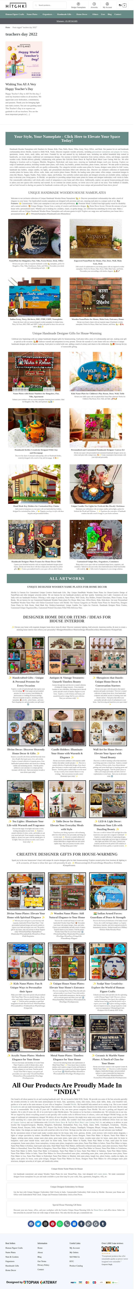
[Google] (96, 1224)
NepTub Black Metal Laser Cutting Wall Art (85, 1122)
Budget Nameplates (78, 7)
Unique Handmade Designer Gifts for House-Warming (67, 333)
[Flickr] (74, 1224)
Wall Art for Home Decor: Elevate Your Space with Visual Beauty (108, 753)
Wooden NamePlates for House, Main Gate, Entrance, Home (98, 319)
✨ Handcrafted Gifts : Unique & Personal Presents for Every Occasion (26, 681)
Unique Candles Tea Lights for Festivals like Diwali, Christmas (98, 506)
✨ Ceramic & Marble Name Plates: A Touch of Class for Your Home (108, 1059)
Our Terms (42, 1261)
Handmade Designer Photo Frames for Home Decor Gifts (36, 562)
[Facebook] (31, 1224)
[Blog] (88, 1224)
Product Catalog (76, 1266)
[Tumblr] (81, 1224)
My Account (107, 7)
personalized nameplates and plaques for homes (110, 152)
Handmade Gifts (12, 1266)
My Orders (74, 1252)
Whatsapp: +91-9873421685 (67, 21)
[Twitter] (38, 1224)
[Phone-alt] (67, 1224)
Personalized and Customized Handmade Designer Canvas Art (98, 450)
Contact (41, 1269)
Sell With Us (75, 1257)
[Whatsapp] (60, 1224)
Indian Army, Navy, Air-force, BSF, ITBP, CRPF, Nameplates (36, 319)
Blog (39, 1257)
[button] (123, 5)
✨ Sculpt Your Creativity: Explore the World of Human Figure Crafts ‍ (107, 987)
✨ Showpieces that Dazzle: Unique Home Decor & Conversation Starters (108, 681)
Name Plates (10, 1252)
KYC (72, 1261)
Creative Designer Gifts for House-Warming (67, 854)
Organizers (9, 1261)
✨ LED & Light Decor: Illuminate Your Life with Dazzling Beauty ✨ (108, 825)
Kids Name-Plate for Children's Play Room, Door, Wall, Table (97, 394)
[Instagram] (45, 1224)
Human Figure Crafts (14, 1248)
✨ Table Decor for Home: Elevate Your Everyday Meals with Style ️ (67, 825)
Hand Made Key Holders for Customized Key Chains (36, 506)
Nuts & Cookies (12, 1257)
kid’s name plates (100, 1174)
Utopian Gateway (19, 1122)
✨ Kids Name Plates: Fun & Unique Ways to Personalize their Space (26, 987)
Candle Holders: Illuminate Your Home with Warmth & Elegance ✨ (67, 753)
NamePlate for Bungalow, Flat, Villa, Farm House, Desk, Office (36, 261)
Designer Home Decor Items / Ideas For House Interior (67, 619)
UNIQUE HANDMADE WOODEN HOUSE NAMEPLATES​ (67, 192)
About (40, 1252)
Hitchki (73, 1104)
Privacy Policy (43, 1265)
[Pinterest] (52, 1224)
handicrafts (17, 1107)
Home (7, 27)
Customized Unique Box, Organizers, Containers (98, 562)
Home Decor (99, 1210)
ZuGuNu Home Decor (56, 1122)
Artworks (94, 7)
